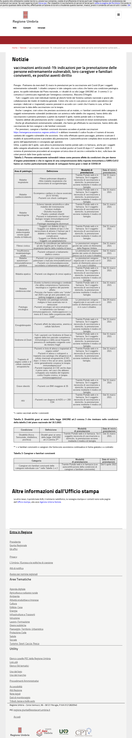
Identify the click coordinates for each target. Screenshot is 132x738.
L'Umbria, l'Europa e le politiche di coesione (31, 562)
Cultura (13, 603)
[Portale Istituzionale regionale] (19, 732)
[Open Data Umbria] (44, 732)
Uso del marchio (18, 675)
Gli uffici (14, 549)
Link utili (14, 662)
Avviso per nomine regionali (24, 574)
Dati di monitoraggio (20, 697)
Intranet (41, 28)
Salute (13, 636)
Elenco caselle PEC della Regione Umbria (30, 658)
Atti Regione (16, 690)
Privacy (13, 556)
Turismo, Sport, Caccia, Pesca (24, 643)
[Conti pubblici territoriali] (83, 732)
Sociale (13, 639)
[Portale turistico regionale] (63, 732)
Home (15, 48)
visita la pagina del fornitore (107, 3)
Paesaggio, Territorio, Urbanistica (26, 629)
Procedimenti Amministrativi (24, 681)
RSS (14, 28)
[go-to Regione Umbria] (25, 13)
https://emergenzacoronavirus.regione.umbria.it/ (36, 132)
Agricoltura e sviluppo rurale (24, 592)
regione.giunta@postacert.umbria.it (32, 710)
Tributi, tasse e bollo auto (22, 701)
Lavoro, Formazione (20, 621)
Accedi (17, 716)
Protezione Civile (18, 632)
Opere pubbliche (18, 625)
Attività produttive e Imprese (24, 600)
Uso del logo (16, 671)
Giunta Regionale (18, 545)
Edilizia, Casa (16, 607)
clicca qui (42, 3)
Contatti (27, 28)
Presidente (15, 541)
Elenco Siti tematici (19, 665)
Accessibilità (16, 686)
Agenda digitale (17, 589)
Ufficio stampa (23, 502)
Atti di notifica (17, 568)
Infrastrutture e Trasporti (22, 614)
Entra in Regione (21, 532)
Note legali (15, 693)
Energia (13, 610)
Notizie (23, 48)
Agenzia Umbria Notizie (50, 502)
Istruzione (15, 618)
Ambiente (15, 596)
